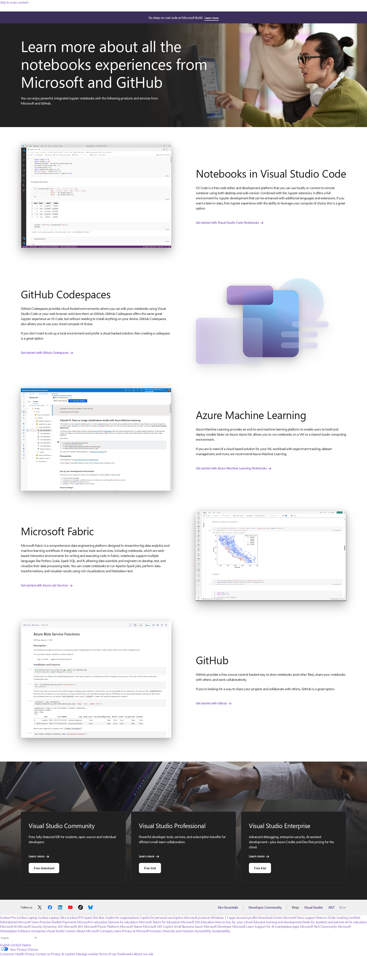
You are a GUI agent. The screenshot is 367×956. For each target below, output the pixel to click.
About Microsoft (88, 931)
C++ (343, 907)
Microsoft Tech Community (318, 926)
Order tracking (338, 917)
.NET (331, 907)
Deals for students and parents (323, 922)
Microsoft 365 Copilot (158, 926)
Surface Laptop (27, 917)
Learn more (211, 18)
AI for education (356, 922)
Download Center (270, 917)
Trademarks (125, 954)
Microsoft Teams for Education (159, 922)
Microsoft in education (92, 922)
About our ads (143, 954)
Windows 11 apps (223, 917)
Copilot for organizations (122, 917)
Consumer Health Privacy (17, 954)
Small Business (184, 926)
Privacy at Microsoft (135, 931)
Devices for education (123, 922)
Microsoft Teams (131, 926)
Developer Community (264, 907)
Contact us (43, 954)
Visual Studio (313, 907)
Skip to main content (14, 2)
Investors (156, 931)
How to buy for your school (234, 922)
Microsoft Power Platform (101, 926)
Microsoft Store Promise (34, 922)
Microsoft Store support (299, 917)
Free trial (150, 868)
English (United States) (15, 945)
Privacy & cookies (63, 954)
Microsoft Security (29, 926)
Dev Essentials (228, 907)
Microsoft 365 (73, 926)
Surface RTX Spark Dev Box (85, 917)
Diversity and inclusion (178, 931)
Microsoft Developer (218, 926)
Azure (199, 926)
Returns (321, 917)
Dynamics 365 (53, 926)
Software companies (32, 931)
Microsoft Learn (243, 926)
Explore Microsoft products (191, 917)
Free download (44, 868)
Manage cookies (87, 954)
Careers (70, 931)
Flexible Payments (64, 922)
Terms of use (107, 954)
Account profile (246, 917)
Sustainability (221, 931)
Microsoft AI (8, 926)
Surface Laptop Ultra (52, 917)
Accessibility (203, 931)
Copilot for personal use (156, 917)
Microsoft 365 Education (197, 922)
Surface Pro (8, 917)
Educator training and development (277, 922)
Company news (110, 931)
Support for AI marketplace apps (277, 926)
